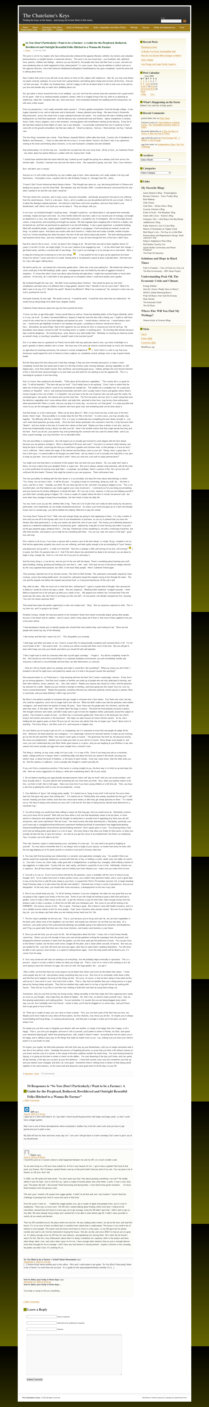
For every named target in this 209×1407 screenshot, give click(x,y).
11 (149, 84)
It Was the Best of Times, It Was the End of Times (159, 132)
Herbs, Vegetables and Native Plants (109, 27)
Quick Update (147, 60)
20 (154, 86)
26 (151, 89)
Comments (148, 343)
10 (147, 84)
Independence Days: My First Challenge (162, 145)
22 (142, 89)
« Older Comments (31, 1100)
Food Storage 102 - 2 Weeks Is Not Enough (160, 139)
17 (147, 86)
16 (144, 86)
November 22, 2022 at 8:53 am (37, 1282)
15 (142, 86)
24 (147, 89)
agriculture (29, 1074)
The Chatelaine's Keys (46, 15)
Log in (144, 334)
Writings (134, 27)
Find (163, 18)
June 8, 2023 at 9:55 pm (34, 1157)
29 (142, 92)
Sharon (27, 50)
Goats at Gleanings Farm (77, 27)
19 (151, 86)
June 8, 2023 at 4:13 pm (34, 1114)
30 (144, 92)
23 (144, 89)
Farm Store (47, 30)
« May (143, 94)
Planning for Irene (149, 47)
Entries (146, 338)
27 (154, 89)
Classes (145, 27)
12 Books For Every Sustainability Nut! (158, 51)
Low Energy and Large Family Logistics (158, 64)
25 (149, 89)
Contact (59, 30)
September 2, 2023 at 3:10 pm (37, 1262)
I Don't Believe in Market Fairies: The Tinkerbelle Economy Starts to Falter (160, 124)
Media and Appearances (164, 27)
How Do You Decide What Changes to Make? (161, 55)
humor (36, 1074)
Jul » (152, 94)
